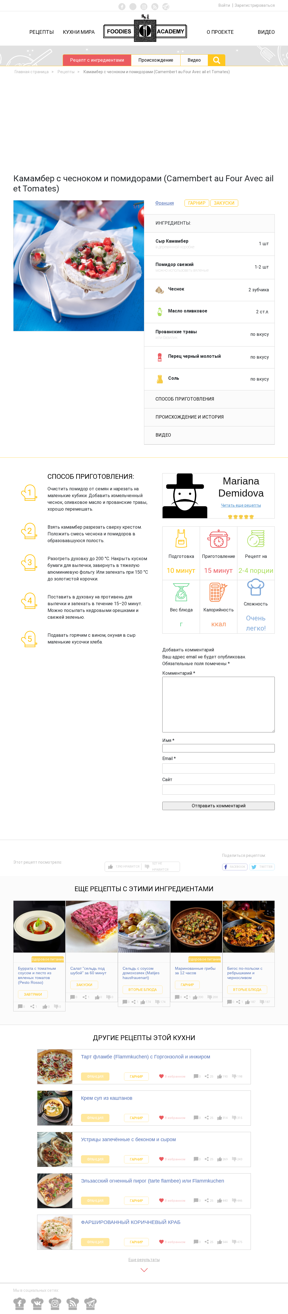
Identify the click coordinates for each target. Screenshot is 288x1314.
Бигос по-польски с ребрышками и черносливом (244, 973)
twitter (266, 867)
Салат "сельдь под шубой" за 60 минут (88, 970)
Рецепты (42, 32)
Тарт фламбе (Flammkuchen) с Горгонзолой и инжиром (145, 1057)
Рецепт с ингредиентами (97, 60)
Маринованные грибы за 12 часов (195, 970)
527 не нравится (160, 866)
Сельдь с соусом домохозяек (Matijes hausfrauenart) (141, 973)
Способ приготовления (185, 399)
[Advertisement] (144, 125)
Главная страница (32, 72)
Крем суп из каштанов (106, 1098)
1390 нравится (128, 866)
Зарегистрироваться (255, 5)
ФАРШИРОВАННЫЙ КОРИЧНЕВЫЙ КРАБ (131, 1222)
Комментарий (178, 673)
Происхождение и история (190, 417)
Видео (266, 32)
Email (169, 758)
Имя (168, 740)
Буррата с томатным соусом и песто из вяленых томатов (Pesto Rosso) (37, 975)
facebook (237, 867)
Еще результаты (144, 1259)
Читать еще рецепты (241, 505)
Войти (225, 5)
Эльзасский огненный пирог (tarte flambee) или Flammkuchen (152, 1181)
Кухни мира (79, 32)
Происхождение (155, 60)
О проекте (220, 32)
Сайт (167, 779)
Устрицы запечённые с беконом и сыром (128, 1139)
